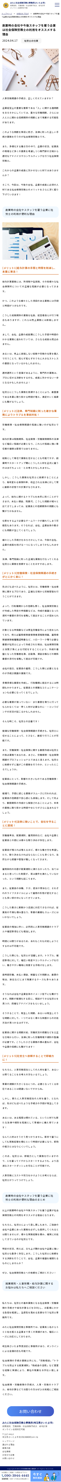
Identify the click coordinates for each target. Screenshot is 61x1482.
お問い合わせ (30, 1411)
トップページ (7, 13)
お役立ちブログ (23, 13)
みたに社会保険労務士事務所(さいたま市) (27, 3)
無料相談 (43, 1462)
